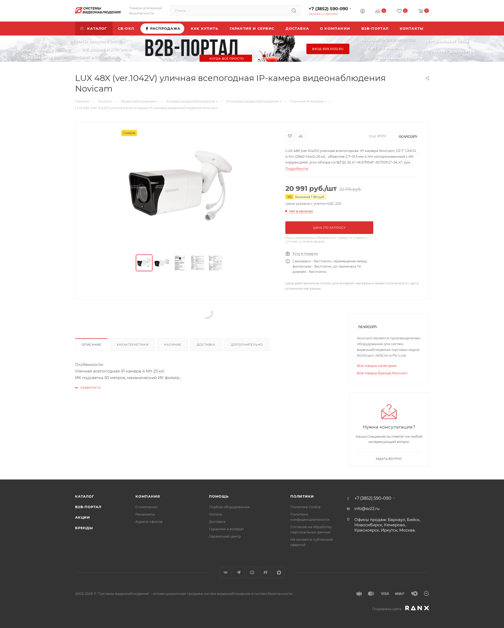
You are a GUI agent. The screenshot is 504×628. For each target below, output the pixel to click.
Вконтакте (225, 572)
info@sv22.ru (367, 508)
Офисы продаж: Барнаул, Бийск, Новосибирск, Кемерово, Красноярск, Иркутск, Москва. (387, 525)
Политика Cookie (305, 507)
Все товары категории (377, 366)
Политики (302, 496)
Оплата (215, 514)
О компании (146, 507)
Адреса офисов (148, 521)
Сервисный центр (225, 536)
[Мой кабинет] (362, 11)
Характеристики (132, 344)
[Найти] (293, 10)
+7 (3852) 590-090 (328, 8)
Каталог (84, 496)
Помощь (219, 496)
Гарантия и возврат (226, 529)
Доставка (206, 344)
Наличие (172, 344)
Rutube (265, 572)
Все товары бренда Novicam (382, 373)
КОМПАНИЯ (147, 496)
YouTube (252, 572)
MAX (279, 572)
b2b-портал (88, 507)
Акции (82, 517)
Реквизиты (145, 514)
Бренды (84, 528)
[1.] (180, 189)
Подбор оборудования (229, 507)
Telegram (238, 572)
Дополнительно (247, 344)
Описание (91, 344)
